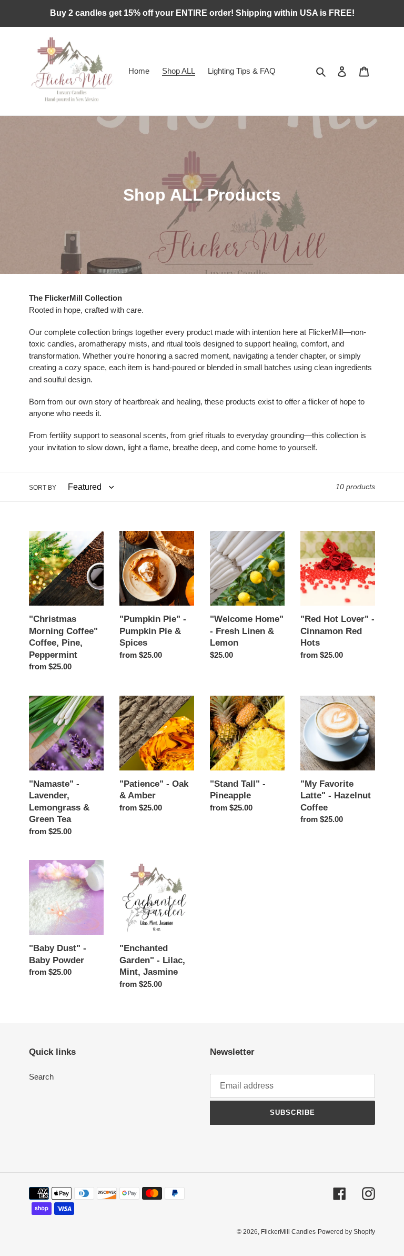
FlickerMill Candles (288, 1231)
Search (41, 1076)
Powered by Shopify (346, 1231)
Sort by (42, 487)
